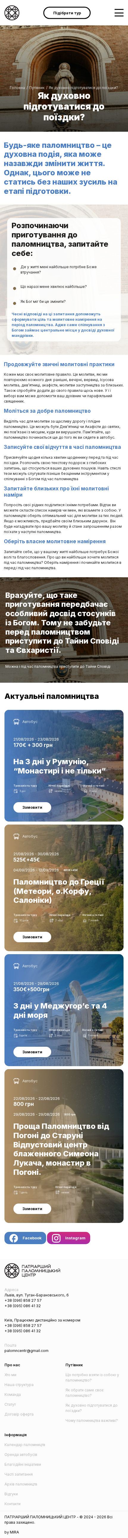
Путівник (37, 87)
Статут (10, 1404)
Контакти (12, 1504)
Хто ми (10, 1375)
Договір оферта (19, 1414)
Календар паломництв (24, 1444)
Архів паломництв (20, 1484)
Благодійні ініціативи (22, 1464)
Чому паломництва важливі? (91, 1420)
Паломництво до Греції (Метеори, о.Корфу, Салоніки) (53, 827)
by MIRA (11, 1532)
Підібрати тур (67, 12)
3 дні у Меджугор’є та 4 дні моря (34, 956)
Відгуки (11, 1494)
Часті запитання (18, 1474)
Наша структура (19, 1384)
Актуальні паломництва (51, 696)
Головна (17, 87)
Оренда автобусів (20, 1454)
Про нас (12, 1365)
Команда (12, 1394)
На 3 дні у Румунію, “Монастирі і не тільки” (42, 712)
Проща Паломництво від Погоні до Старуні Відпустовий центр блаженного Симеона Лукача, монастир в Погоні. (60, 1074)
